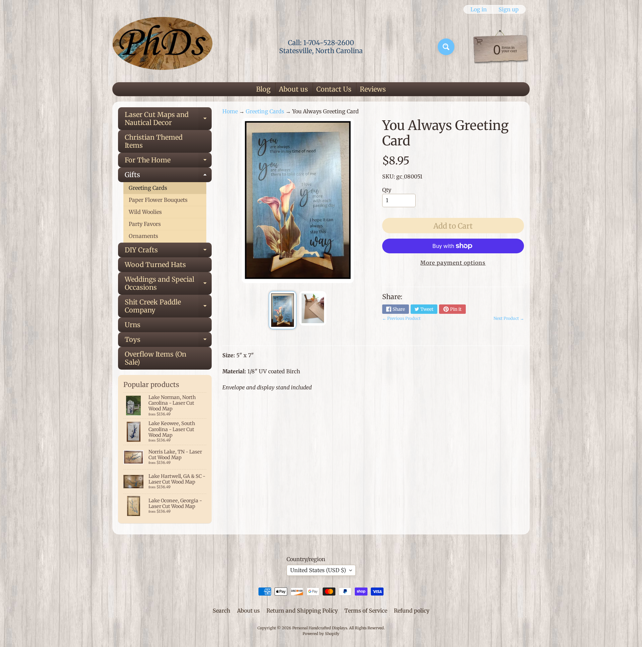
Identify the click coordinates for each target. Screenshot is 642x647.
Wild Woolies (145, 212)
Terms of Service (365, 610)
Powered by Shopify (321, 633)
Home (230, 111)
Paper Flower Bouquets (158, 200)
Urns (132, 324)
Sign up (509, 9)
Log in (478, 9)
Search (221, 610)
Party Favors (145, 224)
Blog (263, 89)
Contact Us (333, 89)
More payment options (453, 262)
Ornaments (143, 236)
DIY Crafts (168, 251)
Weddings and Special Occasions (168, 283)
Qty (386, 189)
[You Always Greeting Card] (282, 310)
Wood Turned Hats (155, 264)
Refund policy (411, 610)
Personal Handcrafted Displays (319, 628)
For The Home (168, 161)
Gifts (168, 176)
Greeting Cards (148, 187)
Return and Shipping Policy (302, 610)
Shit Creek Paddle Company (168, 306)
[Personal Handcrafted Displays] (162, 47)
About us (293, 89)
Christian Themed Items (154, 141)
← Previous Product (401, 318)
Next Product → (509, 318)
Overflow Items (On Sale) (155, 358)
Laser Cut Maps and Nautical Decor (168, 119)
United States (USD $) (318, 570)
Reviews (373, 89)
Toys (168, 341)
